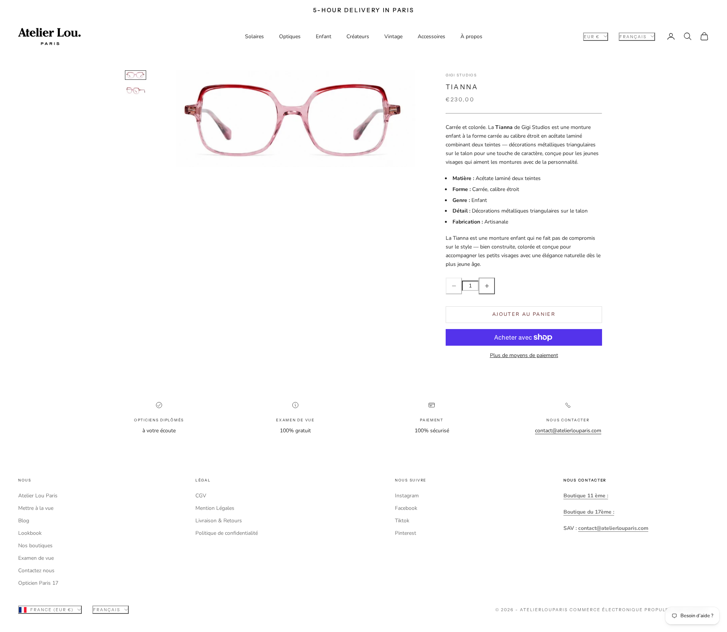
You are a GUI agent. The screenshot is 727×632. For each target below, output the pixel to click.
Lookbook (30, 533)
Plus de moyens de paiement (524, 355)
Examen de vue (36, 558)
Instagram (407, 495)
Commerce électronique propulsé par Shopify (639, 609)
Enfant (323, 36)
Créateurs (357, 36)
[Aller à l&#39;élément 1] (135, 75)
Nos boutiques (35, 545)
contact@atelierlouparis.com (568, 430)
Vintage (393, 36)
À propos (471, 36)
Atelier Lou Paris (38, 495)
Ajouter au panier (523, 314)
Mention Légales (214, 508)
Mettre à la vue (35, 508)
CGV (200, 495)
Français (633, 36)
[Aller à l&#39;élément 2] (135, 90)
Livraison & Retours (218, 520)
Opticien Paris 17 (38, 583)
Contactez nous (36, 570)
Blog (23, 520)
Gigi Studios (461, 75)
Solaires (254, 36)
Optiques (290, 36)
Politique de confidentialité (226, 533)
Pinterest (405, 533)
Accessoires (431, 36)
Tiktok (402, 520)
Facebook (406, 508)
